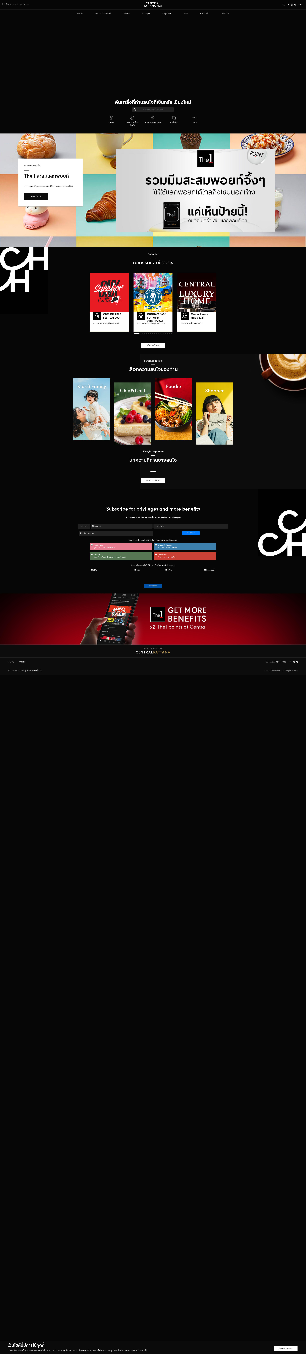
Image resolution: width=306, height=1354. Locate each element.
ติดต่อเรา (225, 13)
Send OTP (190, 533)
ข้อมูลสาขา (166, 13)
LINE (169, 570)
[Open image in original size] (153, 4)
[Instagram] (292, 5)
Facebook (210, 570)
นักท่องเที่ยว (205, 13)
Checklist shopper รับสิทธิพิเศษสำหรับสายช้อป (166, 546)
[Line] (295, 5)
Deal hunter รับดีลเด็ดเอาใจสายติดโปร (165, 556)
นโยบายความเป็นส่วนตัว (16, 670)
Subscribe (153, 585)
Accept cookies (285, 1348)
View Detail (36, 196)
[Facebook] (288, 5)
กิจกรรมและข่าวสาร (103, 13)
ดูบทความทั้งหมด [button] (153, 480)
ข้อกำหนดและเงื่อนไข (34, 670)
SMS (95, 570)
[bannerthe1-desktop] (153, 619)
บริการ (185, 13)
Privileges (146, 13)
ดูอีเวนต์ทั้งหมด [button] (153, 345)
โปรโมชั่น (80, 13)
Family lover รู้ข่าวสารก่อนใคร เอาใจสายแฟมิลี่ (103, 546)
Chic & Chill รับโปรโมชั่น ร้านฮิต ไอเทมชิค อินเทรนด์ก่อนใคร (108, 556)
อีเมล (138, 570)
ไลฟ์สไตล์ (126, 13)
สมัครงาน (11, 662)
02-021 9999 (281, 662)
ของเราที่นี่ (143, 1350)
